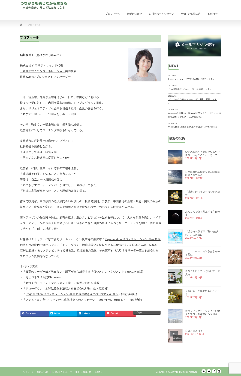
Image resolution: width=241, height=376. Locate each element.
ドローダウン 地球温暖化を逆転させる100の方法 (58, 288)
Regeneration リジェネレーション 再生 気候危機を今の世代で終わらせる (72, 294)
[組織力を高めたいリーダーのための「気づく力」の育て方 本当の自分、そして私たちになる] (44, 5)
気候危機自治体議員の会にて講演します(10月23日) (194, 127)
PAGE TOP (232, 361)
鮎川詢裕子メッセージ (161, 13)
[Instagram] (219, 371)
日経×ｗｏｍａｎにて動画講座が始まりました (191, 79)
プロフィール (112, 13)
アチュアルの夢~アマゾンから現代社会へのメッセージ (60, 299)
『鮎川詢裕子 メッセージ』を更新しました (190, 89)
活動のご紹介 (134, 13)
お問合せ (213, 13)
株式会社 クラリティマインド (38, 65)
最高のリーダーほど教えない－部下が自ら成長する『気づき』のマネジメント (75, 271)
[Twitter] (209, 371)
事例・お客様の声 (191, 13)
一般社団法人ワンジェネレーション (42, 71)
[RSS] (203, 371)
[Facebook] (214, 371)
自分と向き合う (194, 330)
